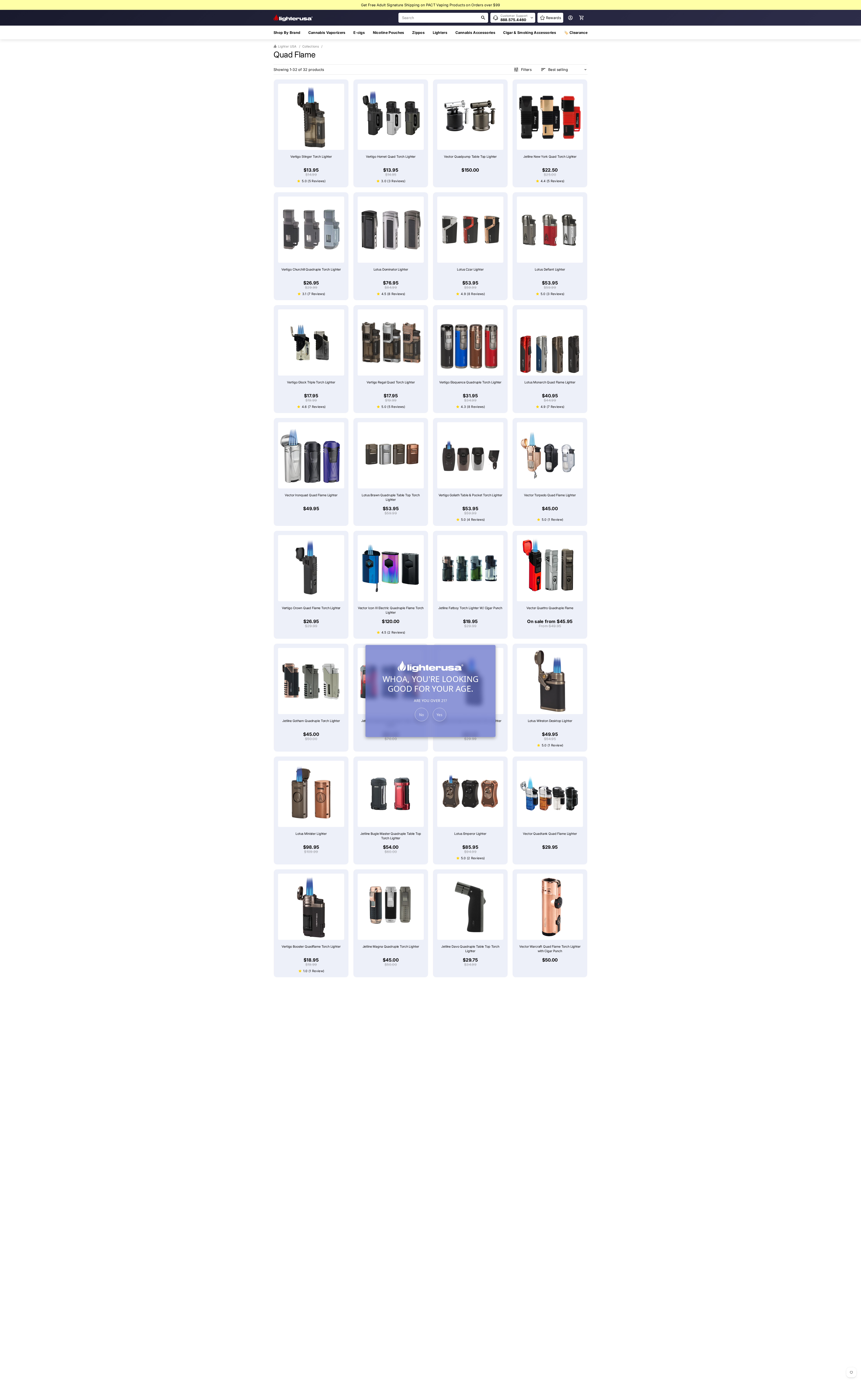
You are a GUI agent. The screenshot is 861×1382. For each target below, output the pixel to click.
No (421, 714)
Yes (439, 714)
